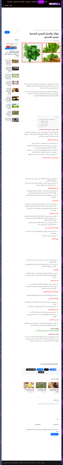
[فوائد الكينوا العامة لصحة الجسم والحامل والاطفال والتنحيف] (53, 385)
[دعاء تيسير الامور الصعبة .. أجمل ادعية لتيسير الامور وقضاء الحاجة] (15, 76)
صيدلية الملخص (10, 1)
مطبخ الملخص (22, 1)
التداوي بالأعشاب (35, 1)
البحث (18, 30)
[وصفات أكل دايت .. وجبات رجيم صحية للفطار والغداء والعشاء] (15, 61)
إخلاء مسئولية (27, 463)
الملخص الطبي (16, 1)
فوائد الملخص (41, 1)
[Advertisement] (31, 17)
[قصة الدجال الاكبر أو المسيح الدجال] (15, 120)
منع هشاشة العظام (44, 121)
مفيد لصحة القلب (44, 122)
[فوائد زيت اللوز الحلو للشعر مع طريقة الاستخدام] (29, 385)
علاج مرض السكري (44, 124)
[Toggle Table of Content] (56, 117)
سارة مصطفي (55, 40)
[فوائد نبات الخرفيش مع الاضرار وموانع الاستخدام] (41, 385)
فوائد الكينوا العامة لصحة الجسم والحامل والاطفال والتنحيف (54, 390)
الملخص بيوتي (28, 1)
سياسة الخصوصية (33, 463)
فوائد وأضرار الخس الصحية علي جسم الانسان (47, 331)
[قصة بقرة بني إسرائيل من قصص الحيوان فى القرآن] (15, 106)
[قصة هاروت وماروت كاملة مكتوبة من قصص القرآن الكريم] (15, 98)
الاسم (57, 419)
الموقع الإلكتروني (37, 424)
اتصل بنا (38, 463)
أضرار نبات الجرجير (43, 126)
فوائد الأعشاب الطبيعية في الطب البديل (49, 364)
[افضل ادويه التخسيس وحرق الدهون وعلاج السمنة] (15, 82)
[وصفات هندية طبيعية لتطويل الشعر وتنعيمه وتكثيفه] (15, 68)
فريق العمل (42, 463)
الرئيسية (45, 1)
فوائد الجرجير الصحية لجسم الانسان (47, 119)
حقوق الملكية (21, 463)
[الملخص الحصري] (54, 3)
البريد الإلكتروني (56, 424)
